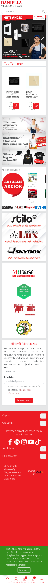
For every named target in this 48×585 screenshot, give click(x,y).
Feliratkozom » (24, 400)
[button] (5, 37)
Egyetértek (24, 570)
